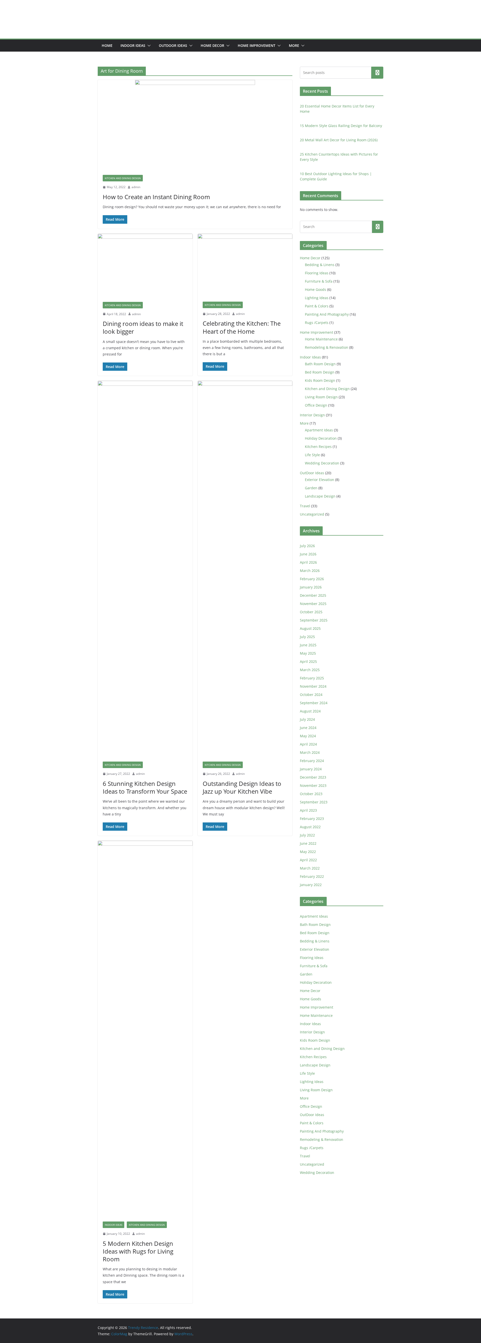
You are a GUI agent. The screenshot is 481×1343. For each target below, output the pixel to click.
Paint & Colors (316, 306)
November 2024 (313, 686)
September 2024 (313, 702)
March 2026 (310, 570)
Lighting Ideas (316, 297)
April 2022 (308, 860)
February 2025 (312, 678)
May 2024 (308, 736)
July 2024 (307, 719)
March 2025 (310, 669)
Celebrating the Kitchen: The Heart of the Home (242, 327)
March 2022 (310, 868)
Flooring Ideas (316, 273)
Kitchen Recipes (318, 446)
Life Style (312, 454)
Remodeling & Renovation (326, 347)
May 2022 (308, 851)
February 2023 (312, 818)
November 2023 (313, 785)
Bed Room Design (319, 372)
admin (136, 187)
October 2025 (311, 611)
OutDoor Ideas (173, 45)
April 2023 (308, 810)
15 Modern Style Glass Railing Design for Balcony (341, 125)
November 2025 (313, 603)
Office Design (316, 405)
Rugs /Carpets (316, 322)
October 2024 (311, 694)
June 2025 (308, 645)
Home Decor (212, 45)
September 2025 (313, 620)
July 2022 (307, 835)
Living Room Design (321, 397)
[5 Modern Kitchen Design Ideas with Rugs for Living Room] (145, 1028)
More (294, 45)
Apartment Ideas (319, 430)
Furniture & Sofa (318, 281)
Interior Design (312, 415)
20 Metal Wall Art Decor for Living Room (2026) (339, 140)
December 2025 (313, 595)
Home (107, 45)
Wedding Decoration (322, 463)
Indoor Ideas (133, 45)
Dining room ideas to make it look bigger (143, 327)
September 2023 (313, 802)
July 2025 (307, 636)
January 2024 (311, 769)
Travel (305, 506)
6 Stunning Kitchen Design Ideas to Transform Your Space (145, 787)
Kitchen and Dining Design (123, 178)
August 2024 (310, 711)
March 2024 (310, 752)
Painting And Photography (327, 314)
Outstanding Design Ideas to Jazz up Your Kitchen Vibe (242, 787)
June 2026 (308, 554)
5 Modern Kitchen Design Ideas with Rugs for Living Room (138, 1251)
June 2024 (308, 727)
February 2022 (312, 876)
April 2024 (308, 744)
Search (377, 72)
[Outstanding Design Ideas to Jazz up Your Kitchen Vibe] (245, 569)
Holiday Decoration (321, 438)
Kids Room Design (320, 380)
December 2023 (313, 777)
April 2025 (308, 661)
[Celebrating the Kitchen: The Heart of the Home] (245, 265)
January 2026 (311, 587)
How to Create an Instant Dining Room (156, 197)
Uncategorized (312, 514)
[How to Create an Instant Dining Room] (195, 125)
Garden (311, 487)
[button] (148, 45)
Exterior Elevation (319, 479)
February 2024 (312, 760)
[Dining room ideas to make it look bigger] (145, 265)
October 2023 (311, 793)
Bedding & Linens (319, 264)
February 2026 (312, 578)
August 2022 (310, 826)
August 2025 (310, 628)
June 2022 (308, 843)
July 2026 (307, 545)
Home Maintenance (321, 339)
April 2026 (308, 562)
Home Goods (315, 289)
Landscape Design (320, 496)
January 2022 (311, 884)
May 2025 (308, 653)
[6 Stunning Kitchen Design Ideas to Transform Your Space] (145, 569)
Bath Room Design (320, 363)
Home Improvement (256, 45)
